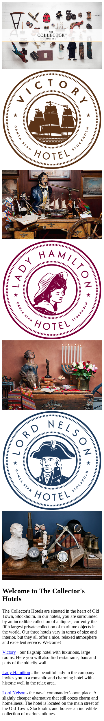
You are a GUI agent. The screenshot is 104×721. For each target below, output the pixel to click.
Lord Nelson (13, 692)
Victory (9, 652)
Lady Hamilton (16, 672)
